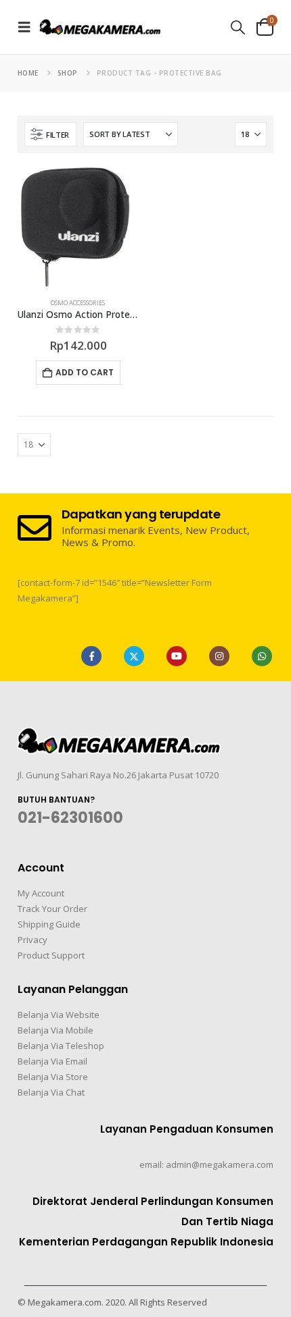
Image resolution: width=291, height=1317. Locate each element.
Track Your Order (52, 909)
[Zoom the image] (119, 736)
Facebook (91, 656)
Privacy (32, 940)
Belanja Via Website (58, 1015)
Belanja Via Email (52, 1061)
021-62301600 (70, 817)
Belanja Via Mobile (55, 1030)
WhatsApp (262, 656)
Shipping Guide (49, 924)
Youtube (176, 656)
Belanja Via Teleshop (61, 1046)
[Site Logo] (100, 26)
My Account (41, 893)
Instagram (219, 656)
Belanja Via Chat (51, 1092)
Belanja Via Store (53, 1077)
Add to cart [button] (84, 372)
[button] (28, 27)
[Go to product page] (78, 227)
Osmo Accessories (78, 302)
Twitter (134, 656)
